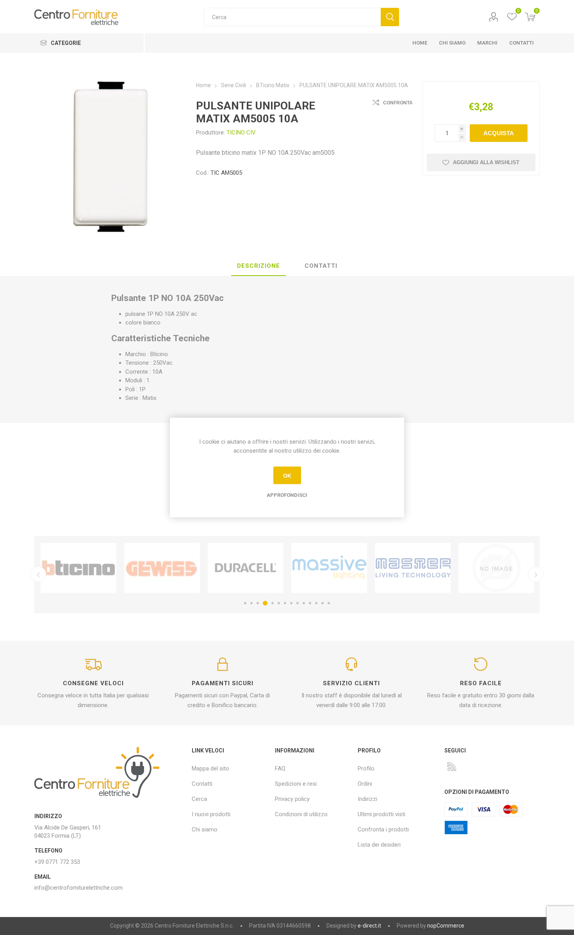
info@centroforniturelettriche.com (78, 887)
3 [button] (258, 603)
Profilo (494, 17)
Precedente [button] (38, 574)
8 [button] (291, 603)
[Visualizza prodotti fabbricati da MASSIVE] (245, 568)
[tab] (258, 266)
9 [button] (297, 603)
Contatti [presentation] (321, 265)
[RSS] (452, 766)
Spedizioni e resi (296, 783)
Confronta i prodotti (383, 829)
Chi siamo (204, 829)
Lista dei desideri (379, 844)
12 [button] (316, 603)
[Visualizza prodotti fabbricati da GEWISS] (78, 568)
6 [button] (279, 603)
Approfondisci (287, 495)
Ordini (365, 783)
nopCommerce (445, 925)
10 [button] (304, 603)
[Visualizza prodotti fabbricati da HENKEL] (496, 568)
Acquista (498, 133)
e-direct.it (369, 925)
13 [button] (322, 603)
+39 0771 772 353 (57, 861)
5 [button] (271, 603)
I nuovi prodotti (211, 814)
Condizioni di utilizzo (301, 814)
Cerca (390, 17)
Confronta (398, 103)
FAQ (280, 768)
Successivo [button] (536, 574)
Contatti (202, 783)
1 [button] (245, 603)
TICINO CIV (241, 132)
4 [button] (264, 603)
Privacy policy (292, 798)
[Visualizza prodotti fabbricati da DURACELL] (162, 568)
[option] (78, 568)
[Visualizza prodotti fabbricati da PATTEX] (413, 568)
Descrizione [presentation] (258, 265)
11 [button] (310, 603)
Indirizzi (367, 798)
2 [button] (251, 603)
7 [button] (285, 603)
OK (287, 475)
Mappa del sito (210, 768)
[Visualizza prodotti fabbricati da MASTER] (329, 568)
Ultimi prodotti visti (381, 814)
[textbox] (292, 17)
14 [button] (329, 603)
